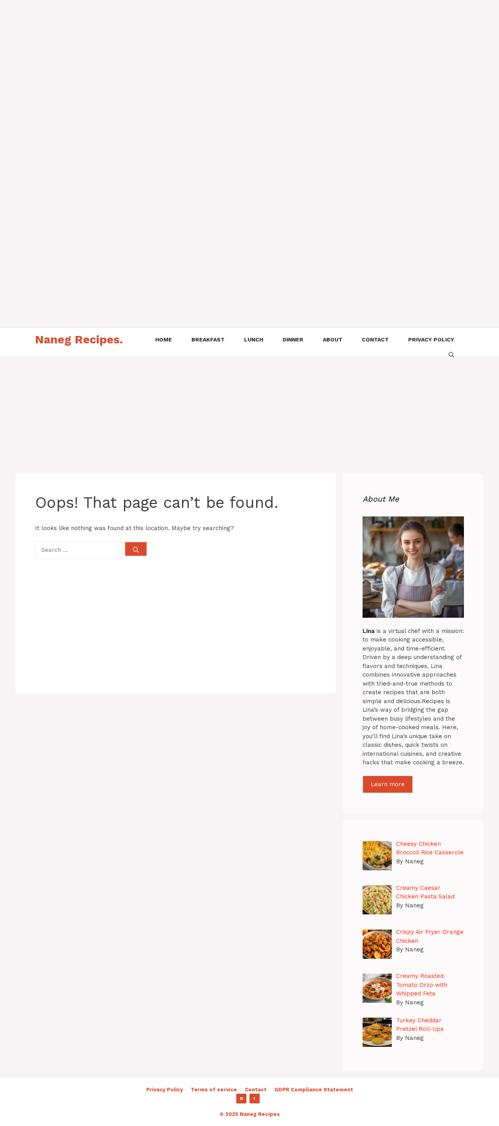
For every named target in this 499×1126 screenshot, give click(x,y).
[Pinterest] (241, 1099)
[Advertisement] (234, 54)
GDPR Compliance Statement (313, 1089)
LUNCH (253, 339)
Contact (256, 1089)
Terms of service (214, 1089)
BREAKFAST (208, 339)
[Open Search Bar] (451, 354)
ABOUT (332, 339)
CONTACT (375, 339)
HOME (163, 339)
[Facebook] (255, 1099)
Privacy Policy (164, 1089)
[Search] (136, 549)
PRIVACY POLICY (431, 339)
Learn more (388, 784)
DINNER (293, 339)
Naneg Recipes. (79, 339)
